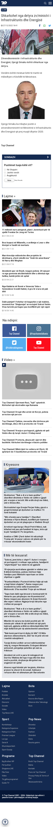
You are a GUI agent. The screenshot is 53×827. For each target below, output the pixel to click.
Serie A (5, 743)
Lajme (4, 10)
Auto (30, 706)
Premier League (8, 735)
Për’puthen (6, 765)
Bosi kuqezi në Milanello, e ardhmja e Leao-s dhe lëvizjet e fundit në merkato (25, 245)
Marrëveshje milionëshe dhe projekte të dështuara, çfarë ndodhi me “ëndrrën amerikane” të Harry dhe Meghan (26, 259)
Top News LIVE (8, 713)
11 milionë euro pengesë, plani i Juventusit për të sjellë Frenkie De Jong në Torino (26, 233)
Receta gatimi (34, 743)
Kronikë (5, 695)
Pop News (34, 719)
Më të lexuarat (16, 555)
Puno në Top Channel (37, 772)
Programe (8, 756)
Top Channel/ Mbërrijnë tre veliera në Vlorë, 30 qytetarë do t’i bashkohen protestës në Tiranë (25, 450)
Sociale (5, 706)
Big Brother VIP (8, 761)
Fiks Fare (5, 772)
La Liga (5, 739)
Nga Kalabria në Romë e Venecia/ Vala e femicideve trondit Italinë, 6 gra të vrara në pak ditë (25, 290)
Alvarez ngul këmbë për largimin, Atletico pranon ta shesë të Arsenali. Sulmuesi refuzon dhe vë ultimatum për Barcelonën (24, 670)
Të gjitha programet (10, 779)
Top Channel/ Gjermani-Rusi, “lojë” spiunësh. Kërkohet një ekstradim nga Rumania (23, 403)
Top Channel (14, 333)
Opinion (31, 691)
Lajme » (9, 196)
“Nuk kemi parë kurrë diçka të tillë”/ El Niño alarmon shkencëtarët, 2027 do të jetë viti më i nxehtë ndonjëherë (26, 636)
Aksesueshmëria (35, 782)
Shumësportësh (8, 746)
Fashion (31, 732)
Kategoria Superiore (10, 728)
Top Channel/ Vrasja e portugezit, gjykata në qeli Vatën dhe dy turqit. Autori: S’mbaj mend (25, 431)
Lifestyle (31, 728)
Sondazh (9, 157)
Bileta (30, 765)
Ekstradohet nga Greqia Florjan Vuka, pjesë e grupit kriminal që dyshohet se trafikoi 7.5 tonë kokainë (26, 510)
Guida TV (5, 783)
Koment (31, 695)
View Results (18, 180)
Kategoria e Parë (8, 732)
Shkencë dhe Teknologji (38, 702)
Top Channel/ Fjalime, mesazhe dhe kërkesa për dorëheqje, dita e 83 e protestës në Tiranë (25, 422)
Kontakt (31, 769)
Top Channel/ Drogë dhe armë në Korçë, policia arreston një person (25, 413)
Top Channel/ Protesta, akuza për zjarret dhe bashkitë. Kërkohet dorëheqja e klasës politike (24, 441)
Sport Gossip (7, 750)
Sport (5, 719)
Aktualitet (6, 699)
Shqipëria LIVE (8, 769)
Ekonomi (5, 702)
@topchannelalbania (39, 333)
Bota (31, 686)
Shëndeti (32, 735)
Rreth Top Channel (35, 761)
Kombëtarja (6, 725)
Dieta (30, 739)
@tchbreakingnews (14, 347)
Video (4, 709)
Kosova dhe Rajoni (35, 699)
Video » (9, 360)
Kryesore (12, 465)
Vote (9, 180)
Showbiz (32, 725)
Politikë (5, 691)
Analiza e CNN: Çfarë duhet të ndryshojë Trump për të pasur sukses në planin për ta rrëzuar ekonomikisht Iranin (25, 539)
